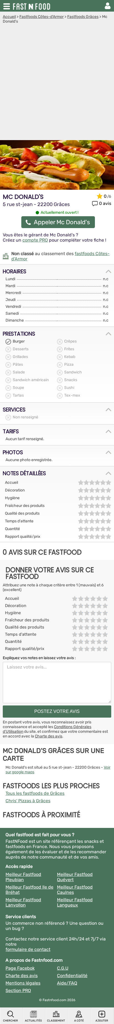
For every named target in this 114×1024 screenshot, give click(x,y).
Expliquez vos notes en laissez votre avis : (39, 658)
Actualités (33, 1020)
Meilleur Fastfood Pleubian (23, 877)
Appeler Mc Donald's (62, 222)
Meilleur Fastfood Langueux (75, 902)
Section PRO (18, 990)
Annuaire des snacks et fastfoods (32, 6)
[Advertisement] (57, 83)
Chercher (10, 1020)
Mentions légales (23, 983)
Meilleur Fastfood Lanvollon (23, 902)
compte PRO (35, 240)
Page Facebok (20, 968)
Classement (56, 1020)
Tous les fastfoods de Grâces (35, 793)
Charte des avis (48, 736)
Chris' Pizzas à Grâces (28, 800)
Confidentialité (72, 975)
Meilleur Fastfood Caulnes (75, 889)
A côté (79, 1020)
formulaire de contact (28, 949)
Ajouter (101, 1020)
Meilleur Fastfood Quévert (75, 877)
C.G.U (62, 968)
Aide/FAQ (67, 983)
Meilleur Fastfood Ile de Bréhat (29, 889)
